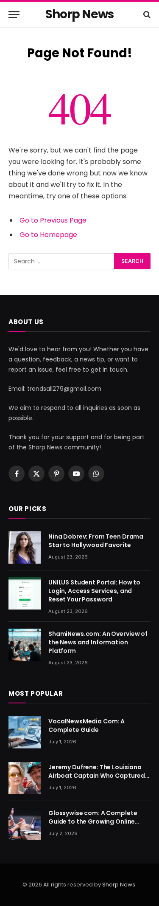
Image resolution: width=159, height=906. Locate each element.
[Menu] (14, 14)
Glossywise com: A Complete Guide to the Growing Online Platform (92, 821)
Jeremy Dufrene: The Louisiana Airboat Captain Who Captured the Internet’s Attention (96, 775)
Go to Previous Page (53, 220)
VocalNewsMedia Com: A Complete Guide (86, 725)
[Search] (146, 14)
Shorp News (118, 885)
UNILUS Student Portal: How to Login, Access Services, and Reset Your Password (94, 591)
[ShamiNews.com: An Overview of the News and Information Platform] (24, 645)
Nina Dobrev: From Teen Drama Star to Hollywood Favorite (95, 540)
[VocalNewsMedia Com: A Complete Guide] (24, 732)
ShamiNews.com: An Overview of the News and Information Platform (98, 642)
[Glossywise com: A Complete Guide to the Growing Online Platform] (24, 824)
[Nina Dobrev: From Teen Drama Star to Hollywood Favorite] (24, 547)
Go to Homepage (48, 235)
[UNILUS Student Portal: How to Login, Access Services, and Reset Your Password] (24, 593)
